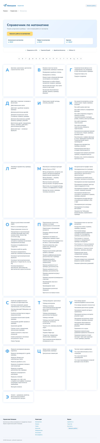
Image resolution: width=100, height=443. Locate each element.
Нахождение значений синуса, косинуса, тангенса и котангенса (84, 178)
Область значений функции (19, 226)
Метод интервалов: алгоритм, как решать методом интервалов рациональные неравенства (53, 173)
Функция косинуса (16, 387)
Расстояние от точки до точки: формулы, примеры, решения (83, 249)
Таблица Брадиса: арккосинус (52, 301)
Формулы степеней (16, 377)
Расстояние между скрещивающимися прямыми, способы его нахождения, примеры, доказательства (83, 233)
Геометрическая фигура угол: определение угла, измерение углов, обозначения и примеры (83, 69)
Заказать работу (91, 5)
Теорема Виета (47, 330)
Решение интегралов (80, 256)
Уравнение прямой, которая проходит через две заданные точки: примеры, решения (83, 336)
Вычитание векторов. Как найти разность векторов (52, 86)
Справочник (21, 5)
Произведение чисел (49, 286)
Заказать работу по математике (19, 33)
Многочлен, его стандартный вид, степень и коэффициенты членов (53, 186)
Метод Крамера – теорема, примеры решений (51, 178)
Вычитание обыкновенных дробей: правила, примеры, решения (51, 91)
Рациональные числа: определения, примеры (81, 253)
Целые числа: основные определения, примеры (50, 350)
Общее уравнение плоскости (19, 229)
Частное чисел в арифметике (83, 349)
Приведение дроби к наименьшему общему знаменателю (49, 260)
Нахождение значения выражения (84, 182)
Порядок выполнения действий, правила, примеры (52, 251)
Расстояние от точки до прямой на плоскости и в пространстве (84, 244)
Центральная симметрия (50, 353)
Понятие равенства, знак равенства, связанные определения (50, 246)
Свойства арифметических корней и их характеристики (19, 301)
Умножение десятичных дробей (83, 307)
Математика (38, 421)
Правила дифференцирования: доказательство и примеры (52, 255)
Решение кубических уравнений (83, 263)
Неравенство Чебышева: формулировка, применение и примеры (83, 212)
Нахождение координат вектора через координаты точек (84, 185)
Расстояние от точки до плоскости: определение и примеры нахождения (82, 240)
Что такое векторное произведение (80, 356)
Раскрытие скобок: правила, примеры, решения (82, 227)
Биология (37, 428)
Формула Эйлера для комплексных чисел (17, 358)
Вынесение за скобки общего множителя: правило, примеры (52, 82)
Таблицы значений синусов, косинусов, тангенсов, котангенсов (51, 321)
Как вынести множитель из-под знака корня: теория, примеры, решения (83, 103)
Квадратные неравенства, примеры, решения (82, 145)
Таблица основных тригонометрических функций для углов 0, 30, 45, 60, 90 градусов (52, 308)
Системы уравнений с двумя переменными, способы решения (20, 305)
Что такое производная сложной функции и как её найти (84, 360)
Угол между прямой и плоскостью (84, 305)
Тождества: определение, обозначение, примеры (50, 336)
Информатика (38, 430)
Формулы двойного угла (18, 361)
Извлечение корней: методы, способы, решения (51, 102)
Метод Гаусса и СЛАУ (49, 169)
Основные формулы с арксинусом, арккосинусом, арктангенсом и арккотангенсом (21, 267)
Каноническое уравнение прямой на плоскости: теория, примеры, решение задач (84, 132)
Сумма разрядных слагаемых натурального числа (20, 337)
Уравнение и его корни (81, 328)
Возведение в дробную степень (52, 72)
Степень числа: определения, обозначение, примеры (19, 329)
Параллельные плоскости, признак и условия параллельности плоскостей (51, 224)
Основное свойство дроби (18, 249)
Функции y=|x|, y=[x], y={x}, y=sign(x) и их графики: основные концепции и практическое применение (21, 382)
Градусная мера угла (80, 74)
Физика (37, 424)
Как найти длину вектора (82, 107)
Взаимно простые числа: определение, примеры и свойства (53, 68)
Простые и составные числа (51, 292)
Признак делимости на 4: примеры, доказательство (50, 265)
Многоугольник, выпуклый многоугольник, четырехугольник (53, 182)
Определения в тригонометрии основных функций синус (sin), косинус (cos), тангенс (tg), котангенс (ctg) (20, 234)
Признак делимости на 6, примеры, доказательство (50, 270)
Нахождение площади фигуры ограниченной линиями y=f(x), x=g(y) (83, 200)
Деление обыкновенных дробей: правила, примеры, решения (20, 119)
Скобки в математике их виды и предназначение (20, 314)
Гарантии (69, 424)
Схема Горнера (15, 341)
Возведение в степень (49, 74)
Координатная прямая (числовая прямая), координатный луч (84, 153)
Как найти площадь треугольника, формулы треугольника (81, 127)
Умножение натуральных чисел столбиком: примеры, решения (83, 319)
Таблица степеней (48, 317)
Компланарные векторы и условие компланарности (82, 149)
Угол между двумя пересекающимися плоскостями (84, 301)
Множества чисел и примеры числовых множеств (51, 191)
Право (37, 426)
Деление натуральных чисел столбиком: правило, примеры (20, 115)
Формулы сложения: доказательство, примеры (19, 369)
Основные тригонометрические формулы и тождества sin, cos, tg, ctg (21, 261)
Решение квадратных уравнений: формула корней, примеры (84, 260)
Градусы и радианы (80, 76)
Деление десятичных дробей (19, 112)
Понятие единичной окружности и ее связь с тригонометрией (53, 241)
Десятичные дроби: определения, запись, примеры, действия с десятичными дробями (21, 124)
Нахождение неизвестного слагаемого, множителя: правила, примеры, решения (84, 194)
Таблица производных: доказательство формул (50, 314)
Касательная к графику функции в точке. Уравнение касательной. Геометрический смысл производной (84, 139)
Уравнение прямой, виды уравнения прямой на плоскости (84, 331)
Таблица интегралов (49, 303)
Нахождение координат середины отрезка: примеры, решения (84, 189)
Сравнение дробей (16, 326)
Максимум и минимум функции (52, 166)
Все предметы (38, 434)
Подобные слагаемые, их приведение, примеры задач (51, 237)
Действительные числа (18, 105)
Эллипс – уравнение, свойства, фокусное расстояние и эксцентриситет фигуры (20, 396)
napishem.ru (70, 421)
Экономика (38, 432)
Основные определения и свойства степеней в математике (21, 252)
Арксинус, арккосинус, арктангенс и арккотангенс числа (21, 68)
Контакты (69, 426)
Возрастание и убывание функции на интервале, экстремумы (53, 78)
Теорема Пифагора (48, 332)
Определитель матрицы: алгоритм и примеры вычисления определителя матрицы (21, 241)
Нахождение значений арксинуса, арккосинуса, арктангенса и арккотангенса (84, 173)
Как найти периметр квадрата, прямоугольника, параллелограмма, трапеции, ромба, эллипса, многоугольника (84, 116)
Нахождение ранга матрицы (82, 204)
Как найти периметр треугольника (80, 122)
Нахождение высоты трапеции (83, 169)
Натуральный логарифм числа (83, 166)
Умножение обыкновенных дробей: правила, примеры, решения (82, 324)
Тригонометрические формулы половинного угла (52, 340)
